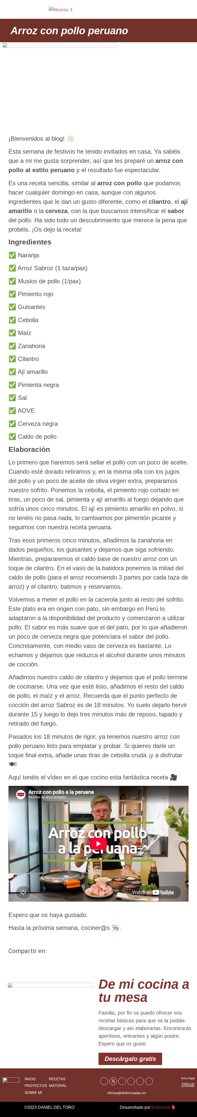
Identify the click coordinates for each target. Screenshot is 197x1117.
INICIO (30, 1079)
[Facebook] (104, 1081)
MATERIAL (58, 1086)
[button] (182, 11)
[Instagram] (131, 1081)
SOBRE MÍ (33, 1092)
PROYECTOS (36, 1086)
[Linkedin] (149, 1081)
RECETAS (57, 1079)
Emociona (160, 1107)
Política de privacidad (188, 1084)
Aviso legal (187, 1078)
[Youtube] (122, 1081)
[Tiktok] (140, 1081)
